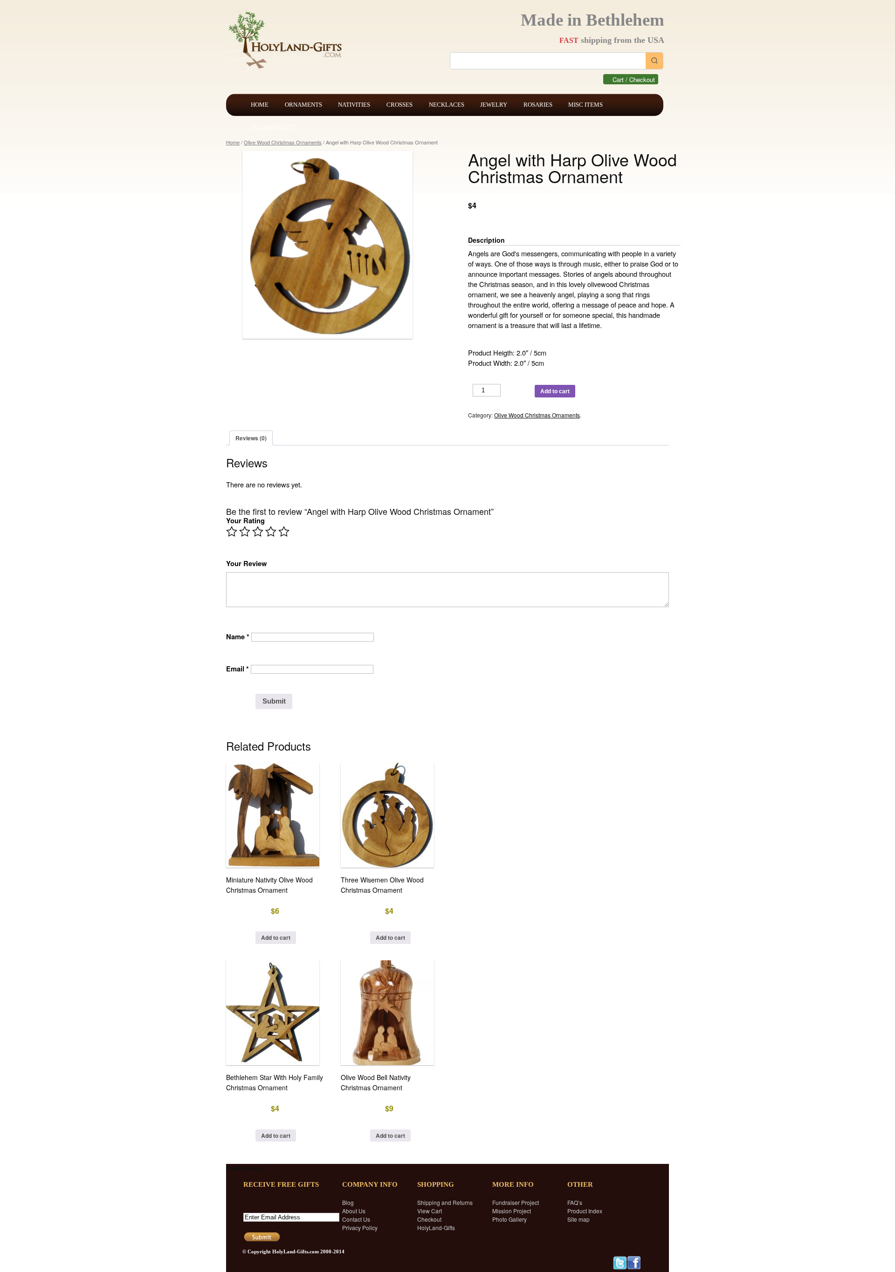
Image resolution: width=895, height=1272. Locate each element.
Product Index (584, 1211)
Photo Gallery (509, 1219)
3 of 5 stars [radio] (257, 531)
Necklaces (446, 104)
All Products (273, 126)
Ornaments (303, 104)
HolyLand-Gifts (436, 1227)
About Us (353, 1211)
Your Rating (245, 521)
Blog (348, 1202)
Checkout (429, 1219)
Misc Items (585, 104)
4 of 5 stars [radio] (270, 531)
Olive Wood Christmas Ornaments (283, 142)
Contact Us (356, 1219)
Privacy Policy (360, 1227)
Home (259, 104)
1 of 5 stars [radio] (231, 531)
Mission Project (511, 1211)
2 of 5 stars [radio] (244, 531)
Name (237, 637)
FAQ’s (574, 1202)
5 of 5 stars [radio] (283, 531)
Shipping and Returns (445, 1202)
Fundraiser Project (515, 1202)
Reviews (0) (251, 438)
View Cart (429, 1211)
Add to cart (555, 391)
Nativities (354, 104)
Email (237, 669)
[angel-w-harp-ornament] (332, 244)
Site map (578, 1219)
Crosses (399, 104)
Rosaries (537, 104)
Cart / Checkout (634, 79)
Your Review (246, 563)
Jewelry (493, 104)
